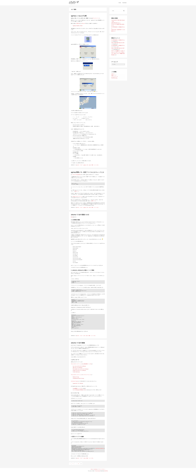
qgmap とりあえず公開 (79, 16)
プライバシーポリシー (101, 469)
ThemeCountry (97, 470)
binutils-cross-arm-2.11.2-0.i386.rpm (79, 370)
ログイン (113, 73)
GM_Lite (83, 23)
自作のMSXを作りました (115, 22)
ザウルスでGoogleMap (76, 174)
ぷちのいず (74, 2)
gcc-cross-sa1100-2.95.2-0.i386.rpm (79, 366)
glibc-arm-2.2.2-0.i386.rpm (77, 367)
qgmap (85, 164)
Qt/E (87, 164)
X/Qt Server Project (74, 381)
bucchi (78, 164)
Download (124, 2)
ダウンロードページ (95, 18)
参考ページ (77, 191)
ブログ (81, 164)
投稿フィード (113, 75)
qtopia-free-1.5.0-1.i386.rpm (78, 383)
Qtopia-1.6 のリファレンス (77, 196)
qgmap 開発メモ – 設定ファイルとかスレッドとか (87, 172)
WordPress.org (114, 77)
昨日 (71, 216)
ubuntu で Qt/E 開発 (78, 343)
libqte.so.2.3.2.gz (76, 376)
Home (120, 2)
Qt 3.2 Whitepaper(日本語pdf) (78, 389)
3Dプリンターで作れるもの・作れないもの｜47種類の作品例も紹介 (118, 53)
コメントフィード (114, 76)
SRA (85, 389)
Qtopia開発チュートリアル (77, 388)
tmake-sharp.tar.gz (76, 371)
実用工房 (77, 23)
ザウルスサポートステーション (76, 363)
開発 (92, 164)
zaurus (90, 164)
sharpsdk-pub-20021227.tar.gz (78, 378)
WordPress (106, 470)
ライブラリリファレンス (86, 374)
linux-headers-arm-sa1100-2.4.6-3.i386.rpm (80, 368)
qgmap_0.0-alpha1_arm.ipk (77, 25)
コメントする (96, 164)
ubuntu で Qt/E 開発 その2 (80, 215)
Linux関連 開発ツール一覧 (86, 363)
